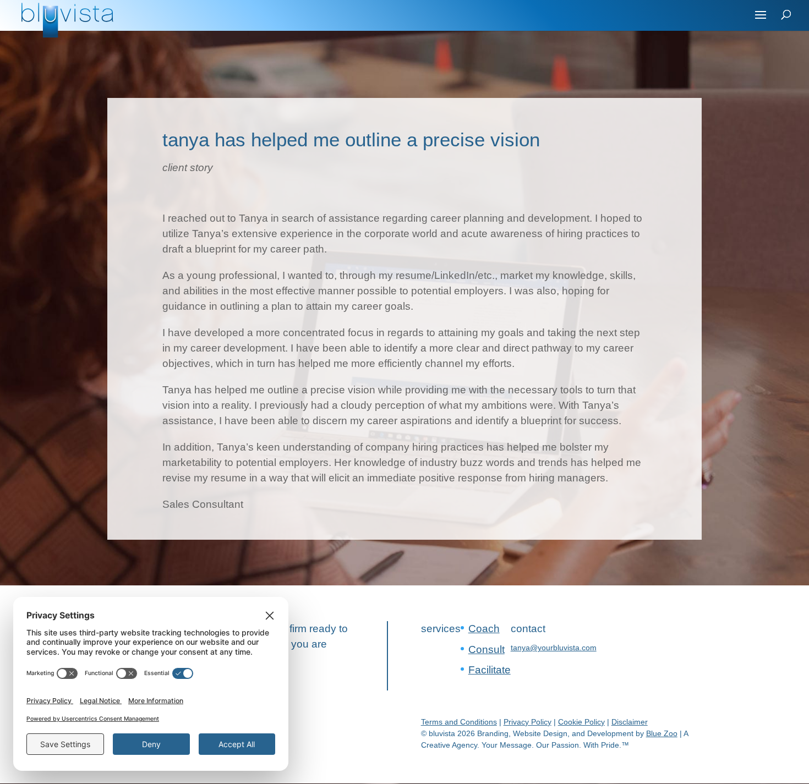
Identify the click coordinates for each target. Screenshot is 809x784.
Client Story (187, 167)
